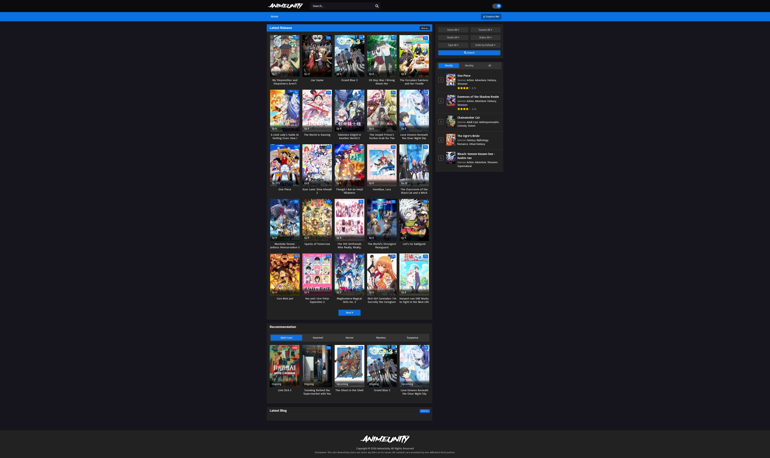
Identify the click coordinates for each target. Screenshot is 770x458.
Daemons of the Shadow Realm (478, 97)
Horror (349, 337)
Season (484, 29)
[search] (377, 6)
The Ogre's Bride (468, 136)
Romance (462, 144)
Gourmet (318, 337)
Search (470, 52)
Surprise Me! (492, 16)
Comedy (462, 125)
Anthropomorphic (489, 122)
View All (425, 28)
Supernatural (464, 166)
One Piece (463, 75)
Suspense (412, 337)
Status (484, 37)
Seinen (471, 125)
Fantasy (491, 80)
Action (470, 80)
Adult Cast (286, 337)
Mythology (482, 140)
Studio (452, 37)
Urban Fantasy (477, 144)
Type (452, 45)
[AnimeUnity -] (285, 7)
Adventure (480, 80)
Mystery (381, 337)
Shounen (462, 83)
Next (349, 312)
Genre (452, 29)
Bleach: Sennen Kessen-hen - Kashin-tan (476, 156)
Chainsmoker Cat (468, 117)
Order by (484, 45)
